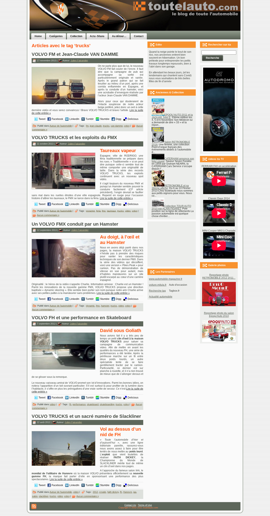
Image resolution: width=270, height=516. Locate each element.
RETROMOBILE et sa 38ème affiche (170, 187)
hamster (105, 305)
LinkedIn (74, 119)
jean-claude (96, 126)
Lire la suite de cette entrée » (116, 198)
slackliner (43, 496)
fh (70, 404)
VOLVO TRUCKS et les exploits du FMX (74, 137)
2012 (95, 492)
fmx (104, 210)
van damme (117, 126)
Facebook (57, 119)
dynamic (90, 305)
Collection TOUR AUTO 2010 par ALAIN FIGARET (171, 207)
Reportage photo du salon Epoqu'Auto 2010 (219, 315)
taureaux (111, 210)
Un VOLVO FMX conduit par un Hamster (75, 224)
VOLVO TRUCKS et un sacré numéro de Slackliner (86, 416)
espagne (90, 210)
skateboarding (107, 404)
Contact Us (130, 505)
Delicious (133, 119)
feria (98, 210)
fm (87, 126)
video (128, 210)
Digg (118, 119)
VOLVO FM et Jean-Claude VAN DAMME (75, 54)
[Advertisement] (188, 23)
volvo (127, 126)
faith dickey (113, 492)
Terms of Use (145, 505)
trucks (106, 126)
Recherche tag (157, 290)
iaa (134, 492)
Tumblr (90, 119)
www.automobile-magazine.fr (165, 278)
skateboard (93, 404)
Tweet (42, 119)
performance (79, 404)
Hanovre (127, 492)
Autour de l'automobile (61, 126)
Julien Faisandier (79, 60)
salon (35, 496)
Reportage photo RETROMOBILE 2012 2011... (218, 276)
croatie (102, 492)
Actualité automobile (160, 296)
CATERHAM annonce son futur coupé (173, 160)
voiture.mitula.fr (157, 284)
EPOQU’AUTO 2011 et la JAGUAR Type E (172, 116)
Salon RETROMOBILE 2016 (171, 143)
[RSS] (33, 506)
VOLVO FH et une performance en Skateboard (81, 317)
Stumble (104, 119)
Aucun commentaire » (48, 215)
